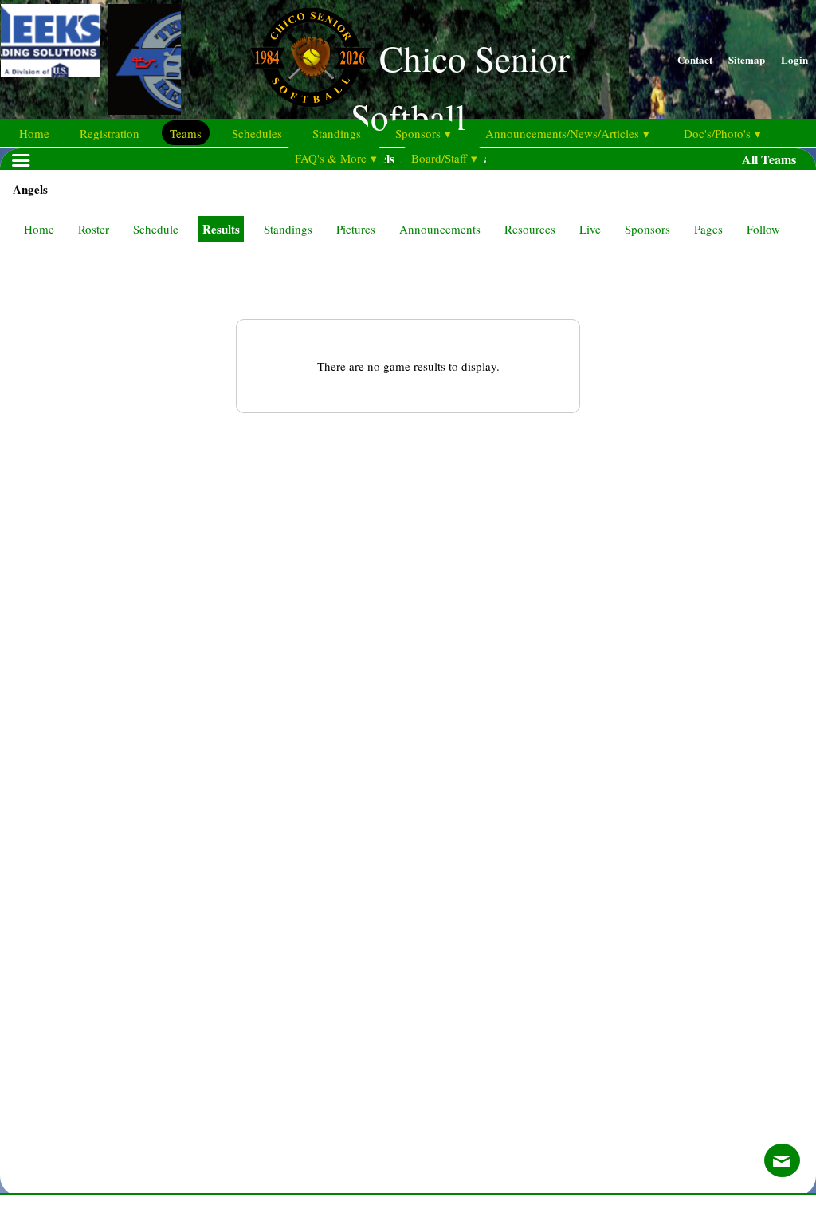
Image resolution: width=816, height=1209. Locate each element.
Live (590, 229)
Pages (708, 229)
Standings (288, 229)
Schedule (155, 229)
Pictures (355, 229)
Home (39, 229)
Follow (763, 229)
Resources (529, 229)
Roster (93, 229)
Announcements (440, 229)
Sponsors (647, 229)
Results (221, 229)
